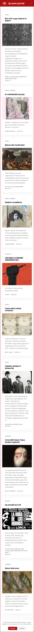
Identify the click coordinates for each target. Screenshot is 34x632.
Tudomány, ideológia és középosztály (13, 367)
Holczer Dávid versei (12, 568)
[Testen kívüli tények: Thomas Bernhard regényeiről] (17, 456)
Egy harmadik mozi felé (13, 505)
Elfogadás (12, 628)
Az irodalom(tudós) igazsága (15, 94)
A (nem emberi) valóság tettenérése (13, 309)
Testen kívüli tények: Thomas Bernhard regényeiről (15, 441)
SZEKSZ (7, 14)
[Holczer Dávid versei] (17, 582)
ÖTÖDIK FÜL (8, 254)
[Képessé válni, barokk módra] (17, 159)
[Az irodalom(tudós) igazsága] (17, 108)
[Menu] (31, 3)
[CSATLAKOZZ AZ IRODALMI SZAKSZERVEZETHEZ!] (17, 274)
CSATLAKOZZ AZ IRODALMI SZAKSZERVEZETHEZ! (14, 259)
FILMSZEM (7, 501)
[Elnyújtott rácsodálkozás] (17, 216)
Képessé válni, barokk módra (15, 145)
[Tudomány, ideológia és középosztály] (17, 382)
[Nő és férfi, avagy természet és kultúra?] (17, 35)
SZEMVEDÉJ (12, 90)
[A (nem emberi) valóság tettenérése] (17, 324)
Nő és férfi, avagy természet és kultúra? (16, 19)
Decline (22, 628)
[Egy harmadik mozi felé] (17, 519)
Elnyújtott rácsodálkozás (13, 202)
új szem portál (16, 3)
